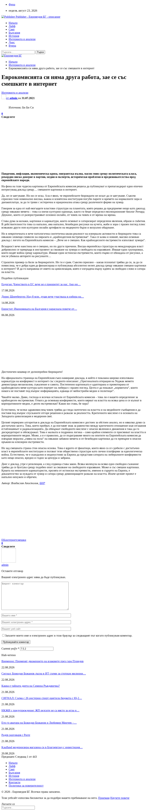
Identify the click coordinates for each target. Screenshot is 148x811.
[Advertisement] (74, 144)
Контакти (14, 782)
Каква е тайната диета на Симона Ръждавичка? (30, 685)
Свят (12, 29)
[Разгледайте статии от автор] (8, 561)
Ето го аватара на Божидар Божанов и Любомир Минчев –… (39, 722)
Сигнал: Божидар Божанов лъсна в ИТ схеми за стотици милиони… (43, 673)
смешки (21, 539)
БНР (42, 483)
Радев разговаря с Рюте (15, 735)
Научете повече (119, 797)
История (14, 35)
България (14, 32)
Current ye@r (10, 648)
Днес (12, 42)
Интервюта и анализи (22, 39)
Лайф (12, 26)
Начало (13, 22)
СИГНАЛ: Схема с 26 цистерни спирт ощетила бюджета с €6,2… (41, 698)
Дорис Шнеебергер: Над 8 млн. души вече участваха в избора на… (42, 296)
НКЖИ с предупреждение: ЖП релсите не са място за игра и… (40, 710)
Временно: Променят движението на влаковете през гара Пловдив (42, 661)
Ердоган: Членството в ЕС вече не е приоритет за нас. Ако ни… (41, 284)
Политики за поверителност (26, 785)
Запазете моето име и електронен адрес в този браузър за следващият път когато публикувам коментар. (68, 635)
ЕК (3, 539)
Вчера (12, 45)
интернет (11, 539)
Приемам (104, 797)
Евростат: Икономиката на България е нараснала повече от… (39, 308)
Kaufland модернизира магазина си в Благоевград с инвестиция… (42, 747)
